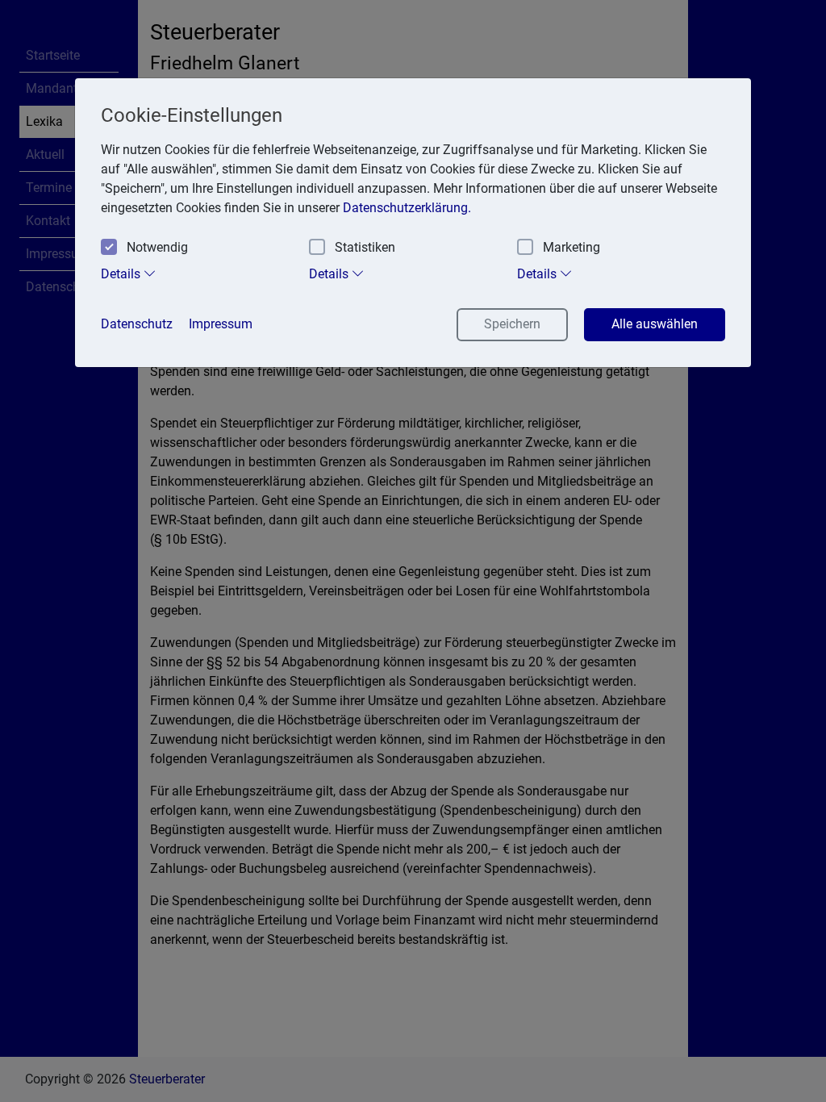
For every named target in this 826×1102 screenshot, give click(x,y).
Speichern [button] (512, 324)
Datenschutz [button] (137, 324)
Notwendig (157, 247)
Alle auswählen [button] (654, 324)
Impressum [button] (220, 324)
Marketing (571, 247)
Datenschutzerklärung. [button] (407, 207)
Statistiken (365, 247)
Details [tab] (122, 274)
